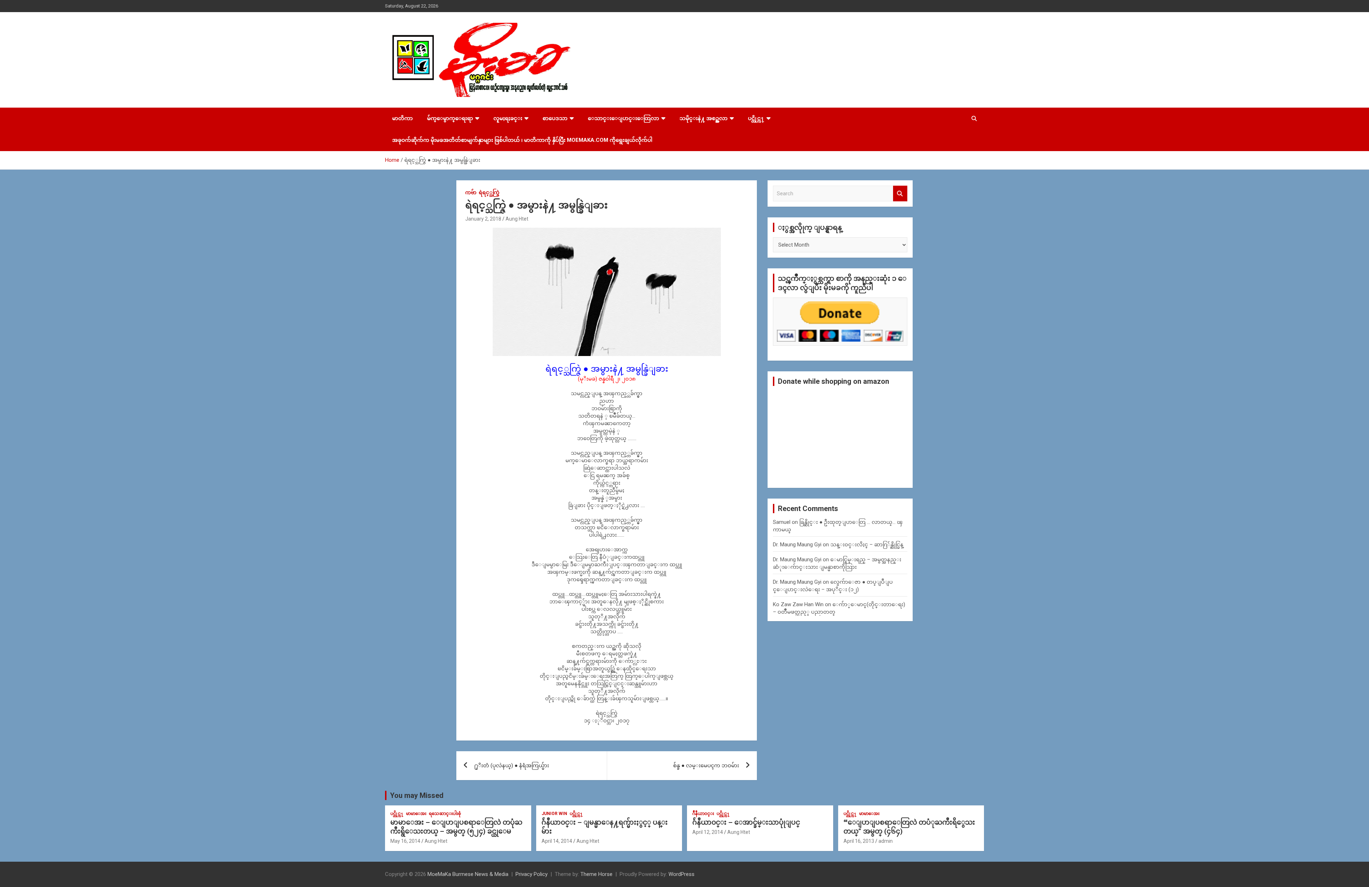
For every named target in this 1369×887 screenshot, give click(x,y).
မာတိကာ (402, 118)
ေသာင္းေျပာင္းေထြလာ (623, 118)
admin (885, 841)
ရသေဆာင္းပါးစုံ (445, 813)
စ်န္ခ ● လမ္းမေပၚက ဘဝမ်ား (706, 765)
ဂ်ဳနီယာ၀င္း (703, 813)
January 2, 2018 (483, 219)
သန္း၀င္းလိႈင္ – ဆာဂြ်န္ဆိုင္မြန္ (866, 544)
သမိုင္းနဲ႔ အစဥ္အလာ (704, 118)
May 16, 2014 (405, 841)
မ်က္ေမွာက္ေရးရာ (450, 118)
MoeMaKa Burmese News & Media (467, 874)
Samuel (781, 522)
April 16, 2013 (859, 841)
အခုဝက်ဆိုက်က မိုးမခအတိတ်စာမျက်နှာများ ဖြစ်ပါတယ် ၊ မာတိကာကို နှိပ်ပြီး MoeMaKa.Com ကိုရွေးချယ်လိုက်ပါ (522, 140)
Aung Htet (517, 219)
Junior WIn (554, 813)
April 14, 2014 (557, 841)
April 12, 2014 (707, 832)
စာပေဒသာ (555, 118)
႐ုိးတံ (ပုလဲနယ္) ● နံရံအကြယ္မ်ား (511, 765)
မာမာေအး (416, 813)
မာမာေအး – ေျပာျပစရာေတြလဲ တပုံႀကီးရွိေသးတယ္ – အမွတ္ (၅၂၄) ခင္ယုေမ (456, 826)
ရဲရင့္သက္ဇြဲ (489, 192)
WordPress (681, 874)
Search (900, 194)
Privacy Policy (532, 874)
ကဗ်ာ (470, 192)
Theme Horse (596, 874)
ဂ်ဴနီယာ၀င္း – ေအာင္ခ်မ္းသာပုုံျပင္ (746, 822)
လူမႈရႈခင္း (507, 118)
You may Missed (416, 795)
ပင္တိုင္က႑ (756, 118)
